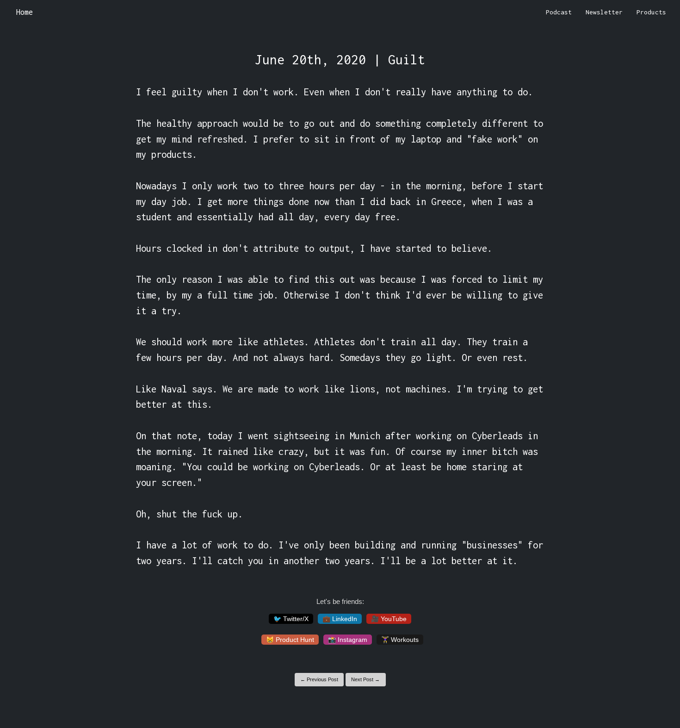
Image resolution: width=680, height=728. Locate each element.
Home (24, 12)
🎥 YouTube (389, 618)
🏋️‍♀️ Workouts (400, 639)
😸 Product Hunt (290, 639)
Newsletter (604, 12)
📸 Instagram (347, 639)
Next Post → (365, 679)
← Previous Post (319, 679)
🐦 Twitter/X (291, 618)
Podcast (559, 12)
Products (651, 12)
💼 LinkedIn (339, 618)
